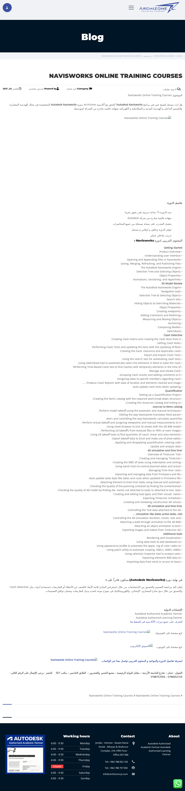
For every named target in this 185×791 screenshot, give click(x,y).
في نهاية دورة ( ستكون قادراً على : (144, 580)
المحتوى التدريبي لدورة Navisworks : (158, 240)
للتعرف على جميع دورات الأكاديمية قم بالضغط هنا (156, 621)
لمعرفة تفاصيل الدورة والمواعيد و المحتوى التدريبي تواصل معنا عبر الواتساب (142, 661)
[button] (92, 240)
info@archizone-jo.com (115, 774)
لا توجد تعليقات (170, 89)
